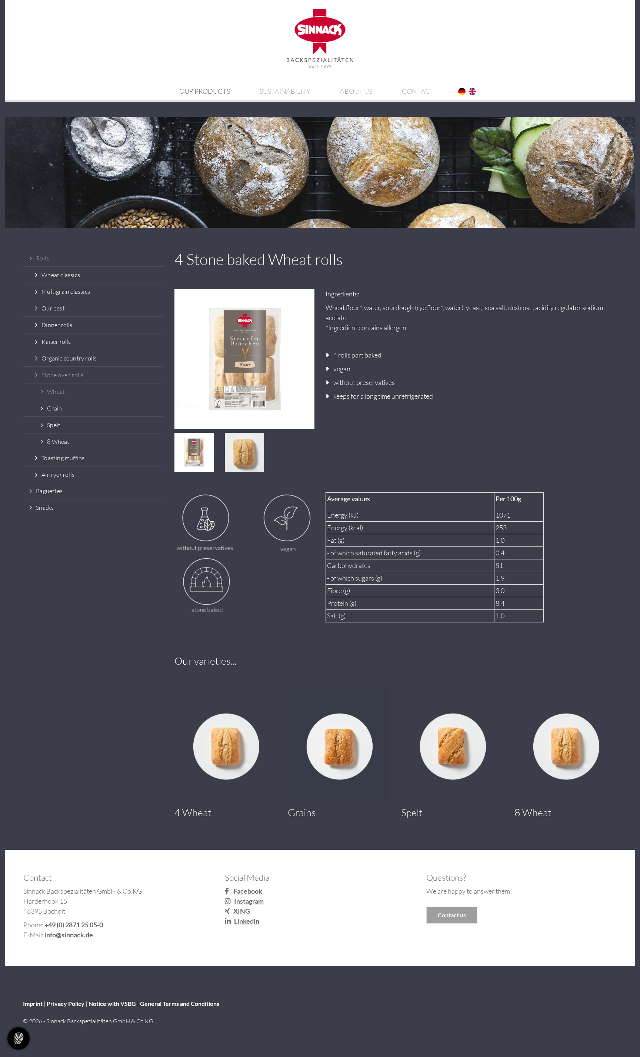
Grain (54, 408)
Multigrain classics (65, 291)
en (472, 92)
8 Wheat (58, 441)
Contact (418, 91)
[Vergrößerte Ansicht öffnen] (244, 359)
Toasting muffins (62, 458)
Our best (53, 308)
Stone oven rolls (62, 375)
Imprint (33, 1003)
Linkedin (246, 921)
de (462, 92)
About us (356, 91)
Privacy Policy (65, 1003)
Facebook (247, 891)
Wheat (56, 391)
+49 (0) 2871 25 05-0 (73, 925)
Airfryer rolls (57, 474)
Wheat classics (60, 275)
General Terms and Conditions (179, 1003)
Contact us (452, 914)
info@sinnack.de (69, 935)
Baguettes (49, 491)
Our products (204, 91)
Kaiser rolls (56, 341)
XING (241, 911)
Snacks (45, 507)
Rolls (42, 258)
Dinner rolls (56, 325)
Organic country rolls (69, 358)
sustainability (285, 91)
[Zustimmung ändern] (18, 1038)
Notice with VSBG (112, 1003)
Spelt (53, 425)
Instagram (249, 901)
